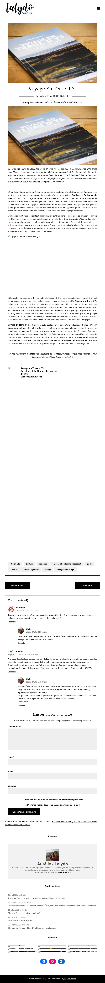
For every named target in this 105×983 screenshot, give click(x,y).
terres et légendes (31, 569)
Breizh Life (15, 563)
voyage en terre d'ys (65, 569)
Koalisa (19, 651)
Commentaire (15, 726)
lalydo (29, 628)
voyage (47, 569)
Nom (11, 757)
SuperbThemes (70, 979)
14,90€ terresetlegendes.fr (31, 375)
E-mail (11, 771)
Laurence (20, 607)
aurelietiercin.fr (64, 872)
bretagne (43, 563)
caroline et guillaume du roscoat (67, 563)
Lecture (29, 563)
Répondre (12, 622)
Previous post (17, 585)
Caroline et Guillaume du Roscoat (39, 371)
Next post (87, 585)
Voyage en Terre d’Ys (32, 368)
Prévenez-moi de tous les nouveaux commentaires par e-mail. (53, 799)
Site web (12, 785)
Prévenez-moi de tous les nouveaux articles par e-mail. (53, 804)
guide (89, 563)
